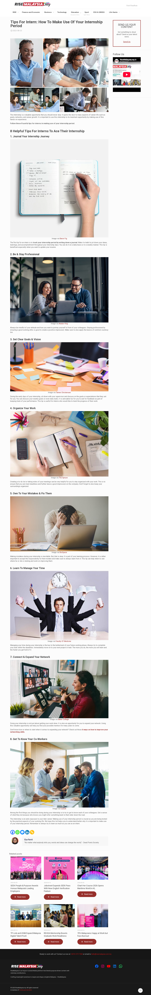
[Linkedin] (27, 832)
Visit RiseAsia (131, 6)
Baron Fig (63, 238)
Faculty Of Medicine (63, 641)
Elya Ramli (28, 840)
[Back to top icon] (140, 990)
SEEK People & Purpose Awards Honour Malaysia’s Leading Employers (24, 888)
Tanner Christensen (63, 392)
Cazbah (63, 809)
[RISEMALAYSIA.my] (32, 4)
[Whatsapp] (17, 832)
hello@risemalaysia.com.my (101, 954)
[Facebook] (12, 832)
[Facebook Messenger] (22, 832)
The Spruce (63, 478)
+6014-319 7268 (77, 954)
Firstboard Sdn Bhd (25, 990)
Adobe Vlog (63, 324)
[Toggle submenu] (18, 12)
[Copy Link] (32, 832)
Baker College (63, 719)
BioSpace (63, 552)
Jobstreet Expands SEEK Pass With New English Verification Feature (57, 888)
